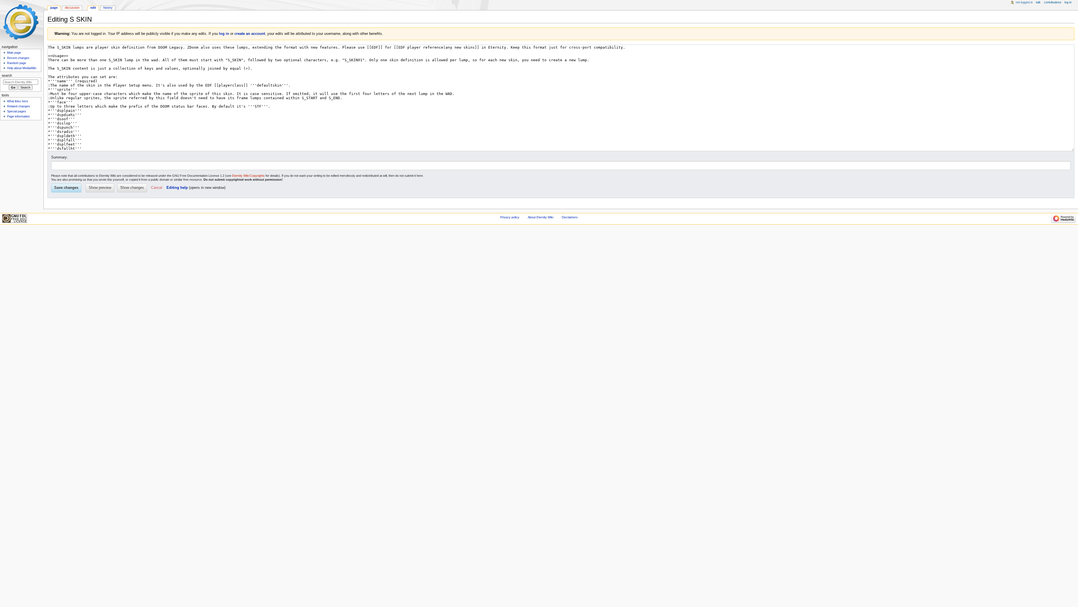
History (108, 7)
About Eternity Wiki (540, 217)
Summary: (59, 157)
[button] (156, 188)
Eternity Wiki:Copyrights (248, 175)
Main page (14, 52)
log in (224, 34)
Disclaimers (570, 217)
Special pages (16, 111)
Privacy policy (509, 217)
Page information (18, 116)
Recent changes (18, 58)
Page (54, 7)
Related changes (18, 106)
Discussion (72, 7)
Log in (1068, 2)
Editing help (177, 188)
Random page (16, 63)
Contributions (1052, 2)
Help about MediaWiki (21, 68)
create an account (249, 34)
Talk (1038, 2)
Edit (93, 7)
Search (7, 75)
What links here (17, 101)
